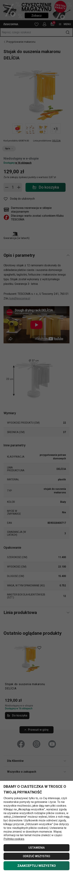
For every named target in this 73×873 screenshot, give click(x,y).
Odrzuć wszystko (36, 856)
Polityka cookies (14, 839)
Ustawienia (36, 847)
